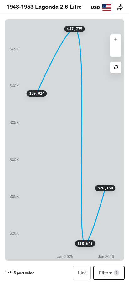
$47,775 (74, 29)
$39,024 (36, 93)
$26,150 (105, 188)
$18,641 (85, 243)
